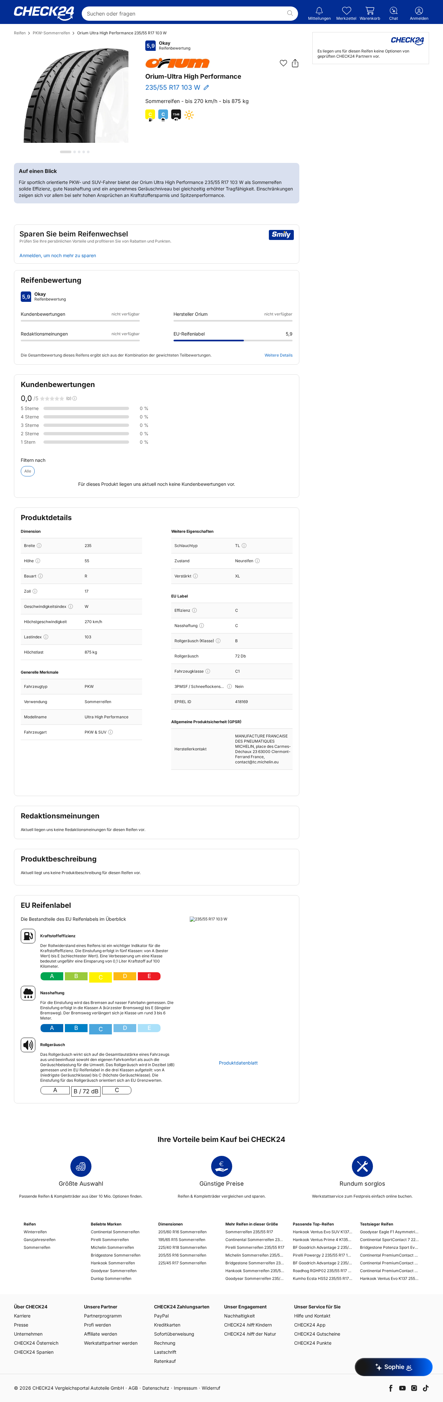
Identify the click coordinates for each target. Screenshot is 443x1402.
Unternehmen (28, 1334)
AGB (133, 1388)
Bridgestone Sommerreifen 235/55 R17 (255, 1262)
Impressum (185, 1388)
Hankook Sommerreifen (113, 1262)
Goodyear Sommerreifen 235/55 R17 (255, 1278)
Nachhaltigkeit (239, 1315)
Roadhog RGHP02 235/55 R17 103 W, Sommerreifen (322, 1270)
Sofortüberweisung (174, 1334)
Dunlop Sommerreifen (111, 1278)
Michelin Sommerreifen (112, 1247)
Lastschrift (165, 1352)
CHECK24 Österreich (36, 1343)
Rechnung (164, 1343)
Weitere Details (279, 355)
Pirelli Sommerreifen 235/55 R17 (254, 1247)
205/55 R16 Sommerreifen (182, 1255)
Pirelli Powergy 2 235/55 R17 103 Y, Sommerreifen (322, 1255)
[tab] (65, 152)
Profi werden (97, 1325)
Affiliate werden (100, 1334)
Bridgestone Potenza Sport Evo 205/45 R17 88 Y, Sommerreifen (389, 1247)
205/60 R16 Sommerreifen (182, 1231)
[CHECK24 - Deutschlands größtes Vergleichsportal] (44, 13)
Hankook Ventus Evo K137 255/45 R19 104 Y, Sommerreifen (389, 1278)
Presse (21, 1325)
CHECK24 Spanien (34, 1352)
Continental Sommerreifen (115, 1231)
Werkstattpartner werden (111, 1343)
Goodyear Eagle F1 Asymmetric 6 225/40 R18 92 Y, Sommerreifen (389, 1231)
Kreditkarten (167, 1325)
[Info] (39, 545)
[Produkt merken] (283, 63)
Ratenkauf (165, 1361)
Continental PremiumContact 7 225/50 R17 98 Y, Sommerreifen (389, 1255)
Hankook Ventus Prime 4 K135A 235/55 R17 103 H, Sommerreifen (322, 1239)
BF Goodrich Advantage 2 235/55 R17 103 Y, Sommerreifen (322, 1262)
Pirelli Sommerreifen (110, 1239)
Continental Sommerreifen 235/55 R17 (255, 1239)
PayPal (161, 1315)
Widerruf (211, 1388)
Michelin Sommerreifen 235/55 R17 (255, 1255)
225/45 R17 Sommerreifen (182, 1262)
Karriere (22, 1315)
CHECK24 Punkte (312, 1343)
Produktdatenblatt (238, 1063)
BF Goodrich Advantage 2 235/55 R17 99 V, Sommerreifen (322, 1247)
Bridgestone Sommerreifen (115, 1255)
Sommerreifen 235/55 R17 (249, 1231)
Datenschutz (155, 1388)
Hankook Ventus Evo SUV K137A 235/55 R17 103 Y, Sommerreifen (322, 1231)
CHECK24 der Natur (250, 1334)
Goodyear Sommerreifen (114, 1270)
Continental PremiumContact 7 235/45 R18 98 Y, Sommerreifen (389, 1270)
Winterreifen (35, 1231)
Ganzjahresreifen (39, 1239)
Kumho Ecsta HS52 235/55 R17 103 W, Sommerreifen (322, 1278)
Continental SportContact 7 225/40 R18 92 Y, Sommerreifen (389, 1239)
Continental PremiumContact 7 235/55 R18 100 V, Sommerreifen (389, 1262)
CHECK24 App (310, 1325)
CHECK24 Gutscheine (317, 1334)
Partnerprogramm (103, 1315)
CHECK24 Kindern (248, 1325)
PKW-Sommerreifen (51, 32)
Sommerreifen (37, 1247)
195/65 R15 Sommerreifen (181, 1239)
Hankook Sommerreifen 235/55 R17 (255, 1270)
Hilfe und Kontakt (312, 1315)
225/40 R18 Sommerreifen (182, 1247)
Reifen (20, 32)
